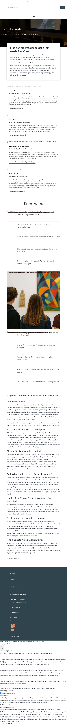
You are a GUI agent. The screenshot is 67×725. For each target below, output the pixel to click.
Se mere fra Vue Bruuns (17, 135)
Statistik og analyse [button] (6, 705)
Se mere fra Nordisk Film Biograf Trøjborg (22, 162)
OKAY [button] (8, 644)
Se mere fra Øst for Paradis (17, 191)
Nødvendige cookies (8, 693)
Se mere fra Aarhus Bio (16, 108)
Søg (63, 7)
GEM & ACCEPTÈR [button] (6, 724)
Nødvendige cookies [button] (6, 691)
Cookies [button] (2, 644)
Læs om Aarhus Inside (19, 603)
